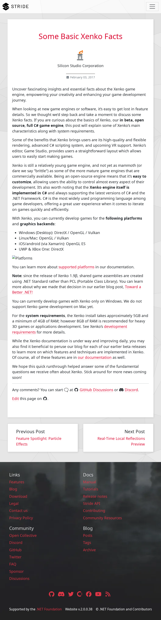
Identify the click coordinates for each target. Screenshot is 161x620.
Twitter (15, 556)
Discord (131, 389)
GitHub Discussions (96, 389)
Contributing (94, 510)
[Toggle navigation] (152, 6)
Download (18, 496)
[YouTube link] (99, 594)
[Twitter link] (71, 594)
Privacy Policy (21, 517)
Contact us (18, 510)
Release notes (95, 496)
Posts (87, 535)
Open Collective (23, 535)
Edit (15, 398)
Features (16, 481)
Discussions (19, 578)
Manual (89, 481)
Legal (14, 503)
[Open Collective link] (80, 594)
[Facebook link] (89, 594)
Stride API (91, 503)
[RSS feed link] (107, 594)
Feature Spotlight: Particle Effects (38, 441)
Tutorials (90, 488)
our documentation (95, 357)
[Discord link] (62, 594)
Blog (13, 488)
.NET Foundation (49, 609)
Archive (89, 549)
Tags (87, 542)
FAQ (12, 564)
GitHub (15, 549)
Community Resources (102, 517)
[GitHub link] (51, 594)
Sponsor (16, 571)
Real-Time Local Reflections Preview (121, 441)
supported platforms (76, 266)
